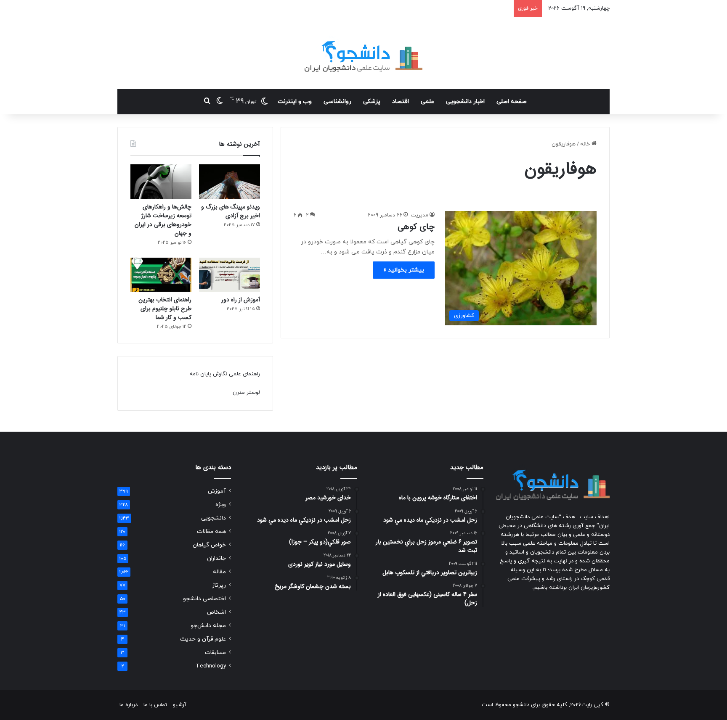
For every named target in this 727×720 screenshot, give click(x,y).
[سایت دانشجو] (363, 53)
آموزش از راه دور (240, 299)
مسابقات (215, 653)
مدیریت (419, 215)
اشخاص (216, 612)
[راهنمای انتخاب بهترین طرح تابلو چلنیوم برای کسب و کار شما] (160, 275)
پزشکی (371, 101)
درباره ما (128, 705)
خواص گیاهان (209, 545)
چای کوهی (416, 226)
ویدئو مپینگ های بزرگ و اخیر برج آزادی (230, 211)
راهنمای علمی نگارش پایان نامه (224, 374)
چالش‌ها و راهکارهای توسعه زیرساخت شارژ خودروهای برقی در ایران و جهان (163, 220)
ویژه (220, 505)
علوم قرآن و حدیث (203, 639)
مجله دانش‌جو (208, 626)
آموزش (217, 491)
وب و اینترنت (295, 101)
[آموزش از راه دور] (229, 275)
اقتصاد (400, 101)
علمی (427, 101)
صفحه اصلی (511, 101)
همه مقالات (211, 531)
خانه (586, 144)
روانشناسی (337, 101)
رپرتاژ (219, 585)
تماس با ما (155, 705)
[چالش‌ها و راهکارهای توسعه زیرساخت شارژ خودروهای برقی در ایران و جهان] (160, 181)
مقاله (219, 572)
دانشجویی (213, 518)
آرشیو (179, 705)
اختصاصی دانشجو (204, 599)
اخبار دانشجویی (465, 101)
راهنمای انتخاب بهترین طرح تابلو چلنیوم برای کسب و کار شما (164, 308)
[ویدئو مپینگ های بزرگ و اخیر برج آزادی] (229, 181)
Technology (211, 666)
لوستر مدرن (246, 392)
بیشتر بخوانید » (403, 270)
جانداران (216, 558)
